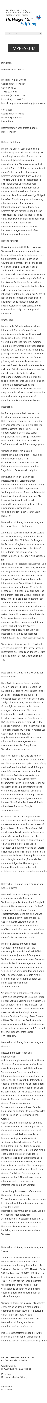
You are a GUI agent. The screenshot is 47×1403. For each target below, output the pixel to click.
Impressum (6, 1386)
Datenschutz (7, 1389)
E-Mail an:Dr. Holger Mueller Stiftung (14, 1375)
